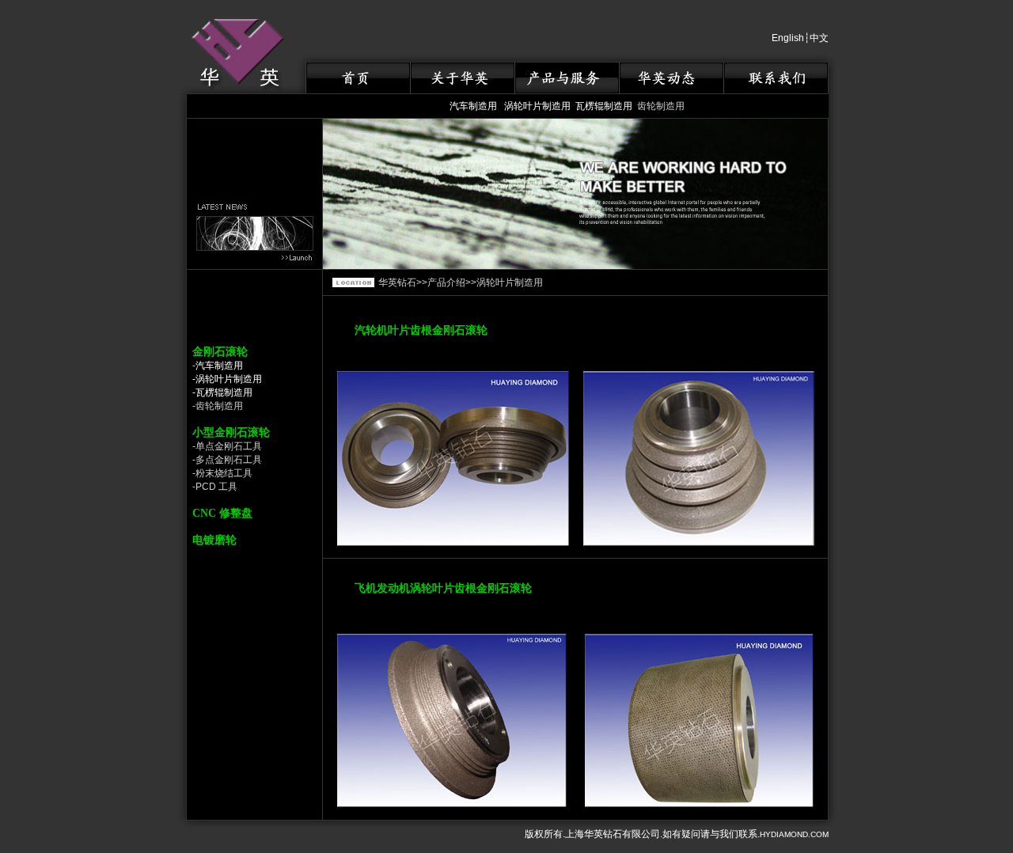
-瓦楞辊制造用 (222, 392)
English (788, 38)
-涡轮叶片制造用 (227, 379)
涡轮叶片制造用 (537, 106)
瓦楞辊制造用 (603, 106)
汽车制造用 (473, 106)
